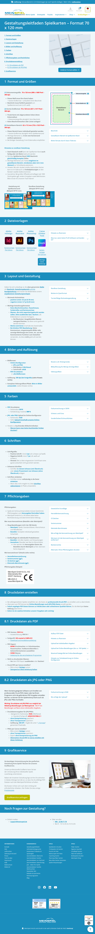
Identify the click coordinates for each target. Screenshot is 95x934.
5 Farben (7, 50)
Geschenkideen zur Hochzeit (35, 860)
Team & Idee (8, 858)
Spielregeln (30, 853)
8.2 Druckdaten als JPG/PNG (17, 67)
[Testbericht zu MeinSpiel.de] (39, 904)
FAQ (5, 849)
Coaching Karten (54, 856)
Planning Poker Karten (56, 858)
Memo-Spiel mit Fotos (55, 853)
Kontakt (6, 847)
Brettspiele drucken (77, 856)
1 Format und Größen (12, 35)
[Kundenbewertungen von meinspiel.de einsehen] (54, 904)
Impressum (8, 860)
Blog (28, 878)
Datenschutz (8, 865)
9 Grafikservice (10, 71)
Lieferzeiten (76, 2)
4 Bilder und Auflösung (13, 47)
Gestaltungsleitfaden (33, 847)
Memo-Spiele (30, 15)
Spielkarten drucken (55, 847)
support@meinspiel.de (18, 822)
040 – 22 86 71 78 (61, 822)
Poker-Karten (75, 847)
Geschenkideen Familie (34, 858)
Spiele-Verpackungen (55, 862)
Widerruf (7, 867)
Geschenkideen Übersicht (35, 856)
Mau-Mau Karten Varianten (57, 860)
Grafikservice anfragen (17, 797)
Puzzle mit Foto (53, 851)
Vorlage (22, 667)
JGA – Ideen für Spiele (33, 865)
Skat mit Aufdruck (76, 853)
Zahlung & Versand (10, 853)
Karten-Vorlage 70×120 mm (42, 252)
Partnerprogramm (32, 876)
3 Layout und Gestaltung (13, 43)
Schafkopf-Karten (76, 851)
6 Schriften (8, 54)
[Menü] (92, 916)
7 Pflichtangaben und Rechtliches (17, 58)
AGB (5, 862)
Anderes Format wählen (69, 70)
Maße (42, 287)
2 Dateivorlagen (10, 39)
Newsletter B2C (31, 871)
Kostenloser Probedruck (34, 851)
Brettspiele (41, 15)
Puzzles (50, 15)
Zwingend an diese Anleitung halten (23, 669)
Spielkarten (17, 15)
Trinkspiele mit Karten (56, 849)
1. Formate (41, 723)
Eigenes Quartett (76, 849)
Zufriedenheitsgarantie (34, 849)
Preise (6, 856)
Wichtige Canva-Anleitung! (42, 262)
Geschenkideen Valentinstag (35, 862)
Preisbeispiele (9, 790)
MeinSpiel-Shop (76, 858)
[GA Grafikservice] (70, 774)
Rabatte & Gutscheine (33, 873)
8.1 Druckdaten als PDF (15, 65)
